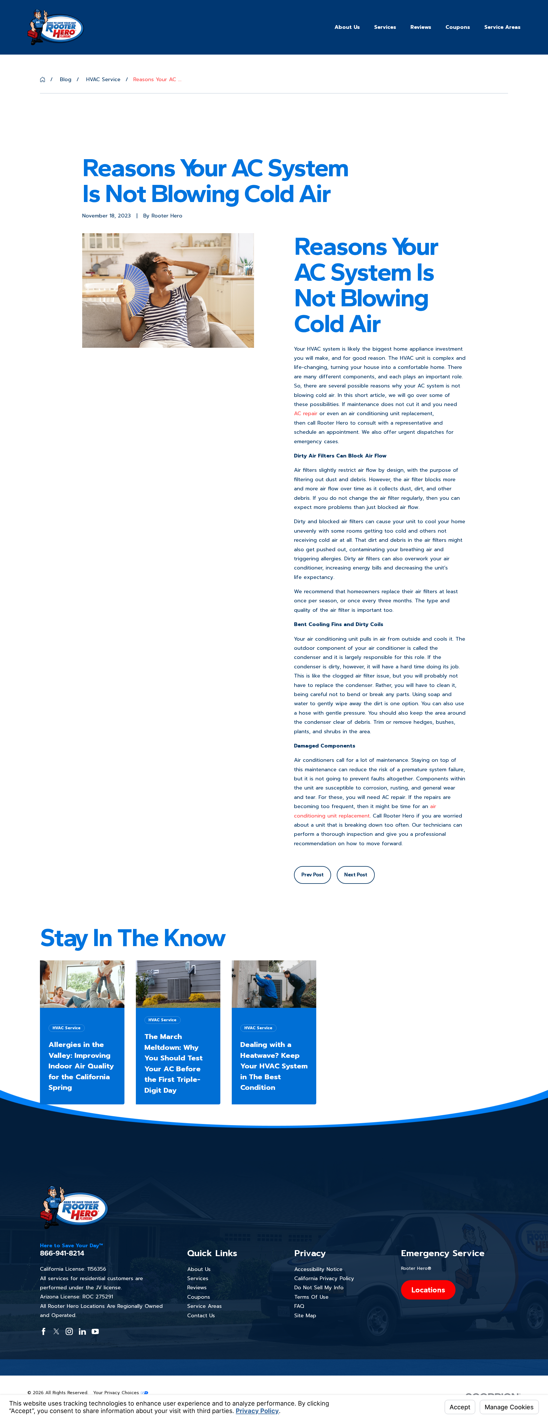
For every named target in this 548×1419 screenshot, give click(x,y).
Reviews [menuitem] (420, 27)
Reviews (197, 1288)
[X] (56, 1331)
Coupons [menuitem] (458, 27)
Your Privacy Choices (117, 1393)
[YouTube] (95, 1331)
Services (197, 1278)
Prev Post (312, 875)
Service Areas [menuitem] (502, 27)
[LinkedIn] (82, 1331)
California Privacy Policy (324, 1278)
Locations (428, 1289)
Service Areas (204, 1306)
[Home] (55, 27)
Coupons (198, 1297)
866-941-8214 (62, 1253)
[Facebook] (43, 1331)
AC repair (305, 413)
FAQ (299, 1306)
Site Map (305, 1316)
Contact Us (201, 1316)
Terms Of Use (311, 1297)
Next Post (355, 875)
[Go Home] (42, 79)
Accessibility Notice (318, 1269)
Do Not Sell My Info (319, 1288)
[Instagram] (69, 1331)
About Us (199, 1269)
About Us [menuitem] (347, 27)
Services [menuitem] (385, 27)
